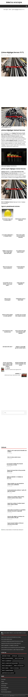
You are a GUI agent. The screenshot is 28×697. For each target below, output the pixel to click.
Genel (10, 9)
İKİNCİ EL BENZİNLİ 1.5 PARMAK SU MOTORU (15, 477)
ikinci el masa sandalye (7, 665)
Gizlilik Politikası (4, 683)
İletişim (2, 681)
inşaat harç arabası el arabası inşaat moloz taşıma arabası (16, 504)
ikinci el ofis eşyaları (19, 665)
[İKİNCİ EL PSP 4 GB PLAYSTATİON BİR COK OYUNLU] (4, 453)
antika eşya (14, 655)
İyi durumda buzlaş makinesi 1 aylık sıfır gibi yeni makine (16, 490)
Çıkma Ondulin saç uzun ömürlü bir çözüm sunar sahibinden (15, 484)
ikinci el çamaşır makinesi (7, 670)
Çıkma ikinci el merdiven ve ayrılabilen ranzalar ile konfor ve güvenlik (16, 510)
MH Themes (12, 695)
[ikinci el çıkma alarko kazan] (4, 459)
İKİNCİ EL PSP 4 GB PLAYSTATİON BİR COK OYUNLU (17, 451)
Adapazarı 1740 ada (6, 655)
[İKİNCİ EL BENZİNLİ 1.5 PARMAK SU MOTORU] (3, 479)
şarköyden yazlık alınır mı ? (8, 673)
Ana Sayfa (6, 9)
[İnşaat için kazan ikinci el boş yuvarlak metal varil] (3, 473)
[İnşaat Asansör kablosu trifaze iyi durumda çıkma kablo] (4, 525)
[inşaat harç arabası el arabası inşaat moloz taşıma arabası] (4, 505)
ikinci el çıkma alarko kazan (14, 457)
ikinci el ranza (5, 668)
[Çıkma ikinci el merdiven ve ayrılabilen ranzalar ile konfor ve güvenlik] (4, 512)
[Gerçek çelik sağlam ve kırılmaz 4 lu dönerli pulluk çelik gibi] (4, 519)
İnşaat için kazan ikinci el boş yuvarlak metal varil (16, 471)
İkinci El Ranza (4, 689)
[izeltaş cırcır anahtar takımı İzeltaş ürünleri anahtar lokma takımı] (4, 499)
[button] (26, 6)
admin (9, 55)
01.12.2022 (4, 55)
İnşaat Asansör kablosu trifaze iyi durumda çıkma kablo (15, 523)
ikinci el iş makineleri (6, 660)
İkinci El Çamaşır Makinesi (6, 691)
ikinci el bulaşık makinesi (7, 658)
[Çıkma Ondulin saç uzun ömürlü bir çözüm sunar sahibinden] (4, 486)
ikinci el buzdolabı (19, 658)
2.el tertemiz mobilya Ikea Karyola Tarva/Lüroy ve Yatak (15, 464)
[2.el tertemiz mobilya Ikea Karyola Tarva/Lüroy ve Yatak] (3, 466)
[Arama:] (14, 413)
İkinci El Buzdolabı (4, 687)
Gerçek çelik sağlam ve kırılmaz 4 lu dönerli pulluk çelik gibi (15, 517)
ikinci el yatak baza (14, 668)
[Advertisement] (14, 31)
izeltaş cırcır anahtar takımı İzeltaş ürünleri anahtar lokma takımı (15, 497)
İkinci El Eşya (3, 685)
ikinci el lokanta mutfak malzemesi (10, 663)
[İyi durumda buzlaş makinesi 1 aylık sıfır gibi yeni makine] (4, 492)
